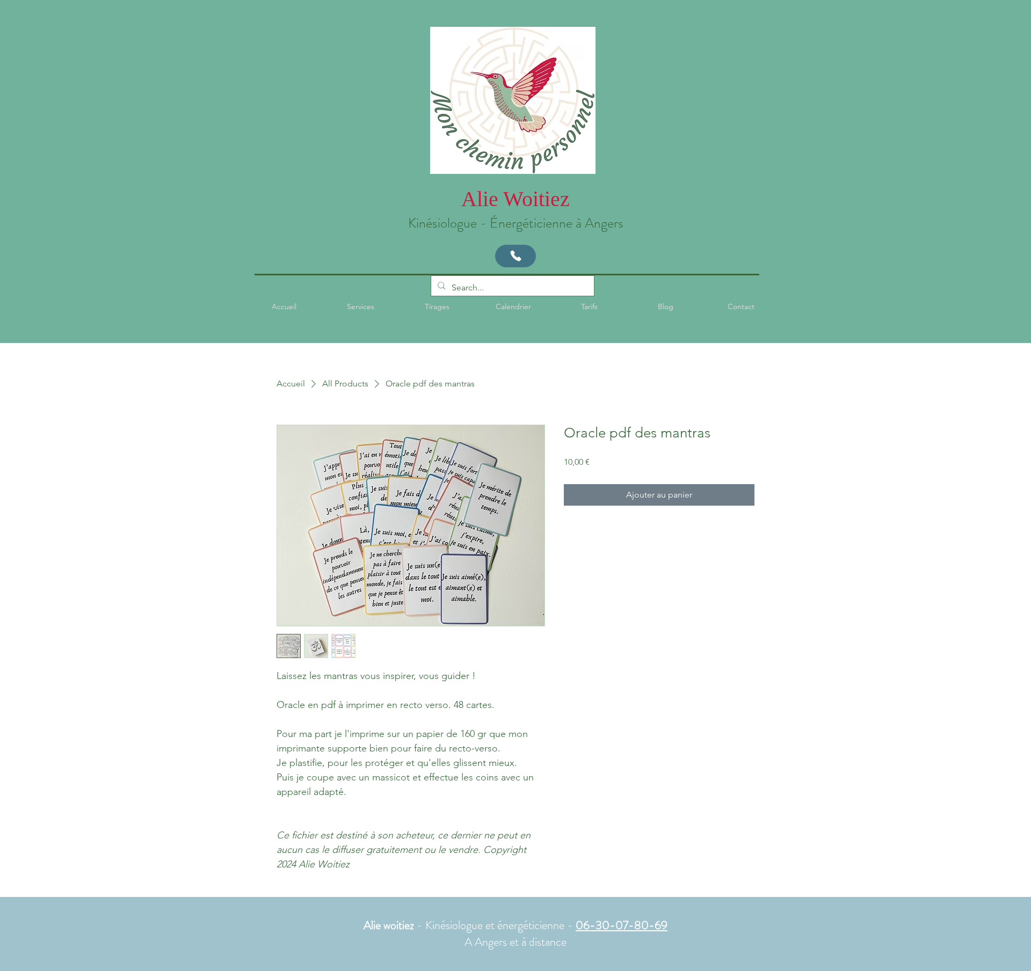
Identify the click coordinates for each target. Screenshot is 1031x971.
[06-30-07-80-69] (515, 256)
